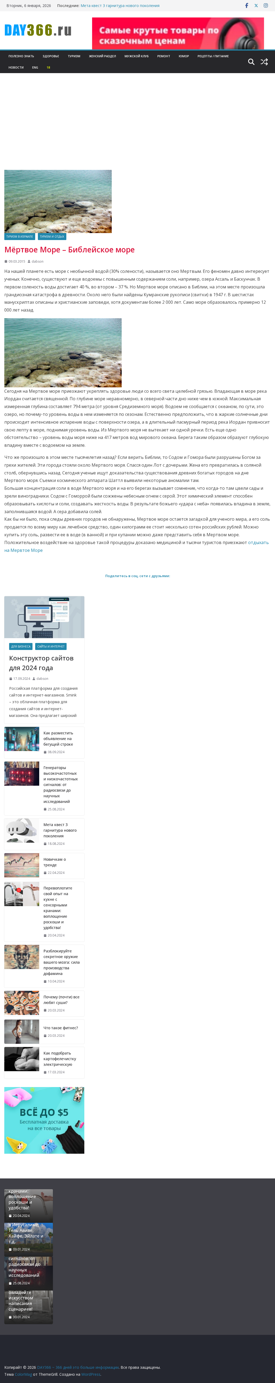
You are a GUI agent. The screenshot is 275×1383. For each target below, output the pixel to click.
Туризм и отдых (52, 236)
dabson (38, 261)
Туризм (74, 56)
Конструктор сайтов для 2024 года (41, 662)
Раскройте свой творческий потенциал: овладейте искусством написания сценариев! (25, 1292)
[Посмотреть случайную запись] (264, 61)
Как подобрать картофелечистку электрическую (60, 1058)
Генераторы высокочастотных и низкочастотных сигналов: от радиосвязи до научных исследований (61, 784)
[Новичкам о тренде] (21, 866)
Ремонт (163, 56)
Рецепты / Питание (213, 56)
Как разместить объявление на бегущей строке (58, 738)
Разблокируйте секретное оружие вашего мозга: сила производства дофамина (62, 962)
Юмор (184, 56)
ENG (35, 67)
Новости (16, 67)
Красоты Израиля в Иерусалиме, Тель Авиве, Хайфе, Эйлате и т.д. (27, 1230)
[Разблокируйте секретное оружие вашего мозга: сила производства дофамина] (21, 966)
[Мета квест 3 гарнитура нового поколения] (21, 834)
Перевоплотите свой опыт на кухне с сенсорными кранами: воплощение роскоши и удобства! (58, 907)
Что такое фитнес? (61, 1027)
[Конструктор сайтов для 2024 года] (44, 617)
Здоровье (51, 56)
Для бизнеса (20, 646)
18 (48, 67)
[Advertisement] (137, 129)
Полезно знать (21, 56)
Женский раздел (102, 56)
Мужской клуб (137, 56)
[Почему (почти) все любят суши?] (21, 1004)
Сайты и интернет (50, 646)
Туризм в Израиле (19, 236)
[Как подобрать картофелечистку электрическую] (21, 1062)
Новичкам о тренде (55, 862)
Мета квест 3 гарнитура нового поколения (120, 5)
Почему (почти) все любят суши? (61, 999)
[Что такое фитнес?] (21, 1032)
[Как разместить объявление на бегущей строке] (21, 742)
